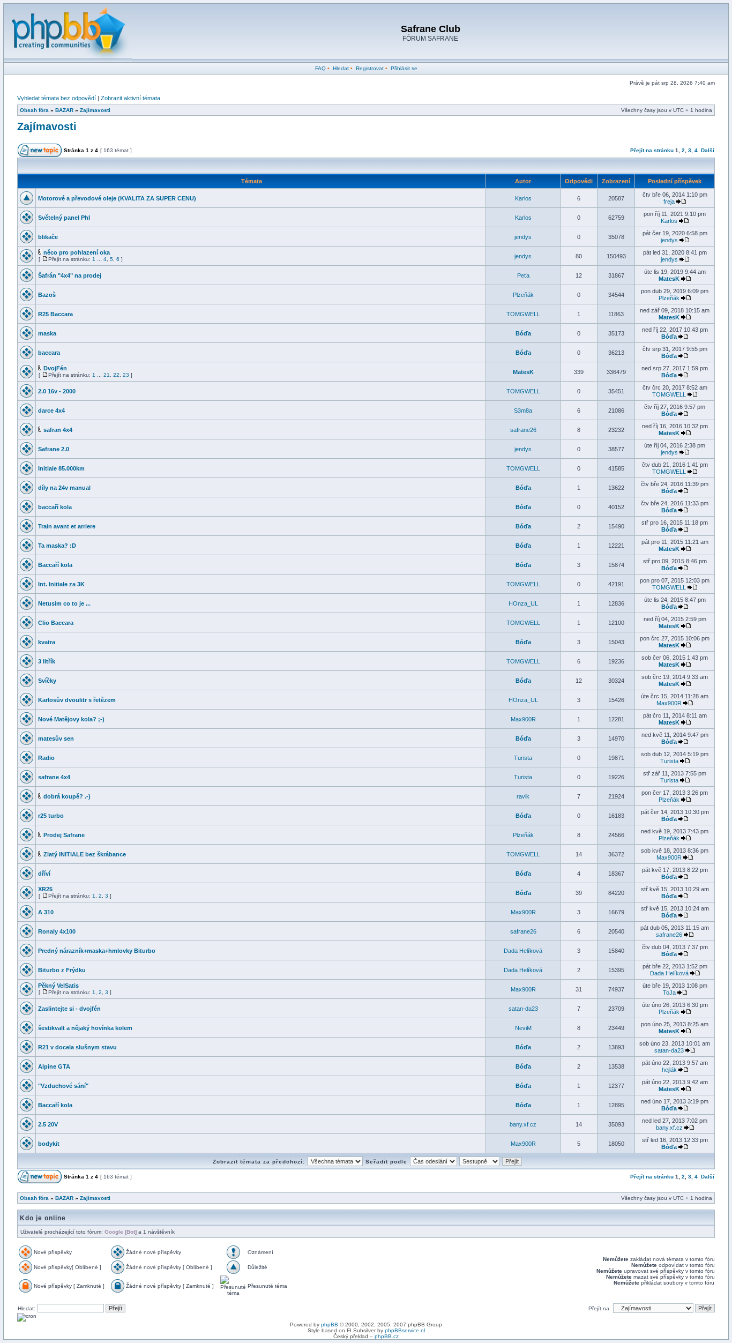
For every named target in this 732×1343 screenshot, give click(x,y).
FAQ (320, 68)
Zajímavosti (95, 110)
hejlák (669, 1069)
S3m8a (523, 410)
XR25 (45, 889)
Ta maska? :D (57, 545)
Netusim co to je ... (64, 603)
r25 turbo (51, 815)
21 (106, 375)
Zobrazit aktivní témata (130, 98)
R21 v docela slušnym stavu (77, 1047)
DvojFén (55, 368)
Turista (523, 758)
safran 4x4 (57, 430)
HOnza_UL (523, 603)
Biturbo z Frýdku (62, 970)
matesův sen (56, 738)
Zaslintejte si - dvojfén (69, 1008)
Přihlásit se (404, 68)
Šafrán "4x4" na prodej (69, 275)
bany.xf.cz (523, 1124)
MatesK (669, 278)
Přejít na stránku (652, 150)
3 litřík (46, 661)
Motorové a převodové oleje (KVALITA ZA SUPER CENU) (117, 198)
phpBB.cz (387, 1336)
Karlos (523, 198)
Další (707, 150)
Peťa (523, 275)
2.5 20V (48, 1124)
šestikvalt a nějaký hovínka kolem (85, 1028)
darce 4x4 (51, 410)
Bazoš (47, 295)
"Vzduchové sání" (63, 1086)
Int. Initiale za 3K (61, 584)
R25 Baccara (55, 314)
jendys (523, 237)
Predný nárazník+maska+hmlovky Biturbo (96, 950)
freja (669, 201)
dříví (44, 873)
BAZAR (64, 110)
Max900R (669, 703)
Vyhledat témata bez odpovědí (56, 98)
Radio (46, 758)
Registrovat (370, 68)
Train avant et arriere (66, 526)
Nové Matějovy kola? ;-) (71, 719)
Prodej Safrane (64, 835)
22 (116, 375)
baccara (49, 352)
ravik (523, 796)
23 (126, 375)
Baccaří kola (55, 565)
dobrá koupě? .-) (67, 796)
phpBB (329, 1324)
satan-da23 (523, 1008)
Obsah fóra (34, 110)
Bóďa (523, 333)
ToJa (669, 992)
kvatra (46, 642)
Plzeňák (523, 295)
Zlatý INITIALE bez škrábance (84, 854)
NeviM (523, 1028)
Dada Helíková (523, 950)
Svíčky (47, 680)
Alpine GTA (54, 1066)
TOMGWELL (523, 314)
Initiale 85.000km (61, 468)
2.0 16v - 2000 (57, 391)
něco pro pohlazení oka (76, 252)
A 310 (46, 912)
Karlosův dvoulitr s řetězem (77, 700)
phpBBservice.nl (405, 1330)
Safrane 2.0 (53, 449)
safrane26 (523, 430)
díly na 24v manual (64, 487)
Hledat (341, 68)
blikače (48, 237)
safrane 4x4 (54, 777)
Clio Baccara (55, 623)
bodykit (48, 1143)
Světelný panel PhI (64, 217)
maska (47, 333)
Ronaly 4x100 (57, 931)
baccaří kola (55, 507)
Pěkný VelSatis (58, 985)
